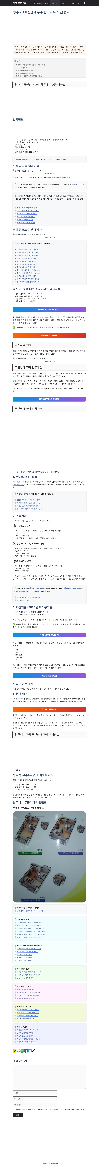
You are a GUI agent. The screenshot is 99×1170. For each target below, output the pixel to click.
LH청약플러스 (44, 317)
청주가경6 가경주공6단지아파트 (28, 282)
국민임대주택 (19, 482)
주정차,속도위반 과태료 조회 (27, 1042)
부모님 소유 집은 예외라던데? (27, 506)
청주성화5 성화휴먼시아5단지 (27, 267)
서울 (33, 3)
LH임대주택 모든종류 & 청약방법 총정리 (31, 911)
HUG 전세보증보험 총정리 (26, 222)
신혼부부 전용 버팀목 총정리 (27, 214)
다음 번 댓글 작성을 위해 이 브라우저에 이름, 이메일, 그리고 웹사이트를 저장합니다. (49, 1109)
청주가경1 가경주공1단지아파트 (28, 279)
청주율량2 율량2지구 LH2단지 (27, 252)
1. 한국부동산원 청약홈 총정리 (27, 952)
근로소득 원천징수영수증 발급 (27, 1030)
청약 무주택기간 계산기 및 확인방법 (29, 509)
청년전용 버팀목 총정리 (25, 219)
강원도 (47, 3)
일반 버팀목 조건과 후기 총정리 (28, 211)
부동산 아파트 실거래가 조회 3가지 (29, 972)
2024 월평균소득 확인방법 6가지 (28, 597)
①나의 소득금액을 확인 (37, 588)
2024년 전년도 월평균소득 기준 (28, 995)
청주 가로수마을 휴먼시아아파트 (28, 273)
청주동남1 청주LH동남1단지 (26, 258)
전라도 (73, 3)
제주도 (80, 3)
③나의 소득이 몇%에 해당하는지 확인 (28, 591)
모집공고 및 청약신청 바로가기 (49, 309)
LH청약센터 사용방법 (49, 335)
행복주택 (18, 381)
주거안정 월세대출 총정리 (26, 217)
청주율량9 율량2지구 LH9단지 (27, 255)
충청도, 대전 (55, 3)
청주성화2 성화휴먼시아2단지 (27, 276)
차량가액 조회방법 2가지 (49, 635)
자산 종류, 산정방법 (49, 676)
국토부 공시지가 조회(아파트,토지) (29, 975)
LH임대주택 (45, 482)
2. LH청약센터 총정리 (24, 954)
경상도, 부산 (65, 3)
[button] (84, 3)
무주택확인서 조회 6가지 (25, 989)
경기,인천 (40, 3)
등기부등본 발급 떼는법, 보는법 (28, 1010)
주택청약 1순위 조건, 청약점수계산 (29, 925)
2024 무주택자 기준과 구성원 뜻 (28, 500)
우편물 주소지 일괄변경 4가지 (27, 1015)
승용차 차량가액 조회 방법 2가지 (28, 998)
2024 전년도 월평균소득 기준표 (28, 600)
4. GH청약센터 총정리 (24, 960)
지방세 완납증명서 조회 (25, 1036)
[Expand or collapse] (84, 61)
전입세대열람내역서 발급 (26, 1018)
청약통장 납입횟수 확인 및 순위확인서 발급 (32, 931)
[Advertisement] (49, 29)
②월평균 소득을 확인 (72, 588)
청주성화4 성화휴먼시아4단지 (27, 264)
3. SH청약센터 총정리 (24, 957)
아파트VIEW (19, 3)
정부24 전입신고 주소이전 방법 (28, 1013)
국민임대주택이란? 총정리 (49, 399)
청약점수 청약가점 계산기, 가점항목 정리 (31, 934)
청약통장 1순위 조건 (49, 709)
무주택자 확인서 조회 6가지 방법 (28, 503)
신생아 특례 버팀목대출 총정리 (28, 208)
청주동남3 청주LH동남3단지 (27, 261)
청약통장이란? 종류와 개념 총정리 (29, 922)
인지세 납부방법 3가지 (25, 1033)
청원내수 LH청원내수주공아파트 (28, 270)
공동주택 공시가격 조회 (25, 978)
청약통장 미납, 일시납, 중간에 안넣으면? (31, 928)
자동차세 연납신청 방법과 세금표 (28, 1039)
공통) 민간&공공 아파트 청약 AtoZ (29, 949)
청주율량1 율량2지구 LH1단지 (27, 249)
